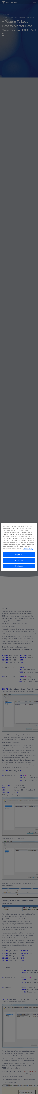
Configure (19, 566)
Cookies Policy (28, 549)
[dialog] (19, 547)
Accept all (19, 560)
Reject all (19, 554)
